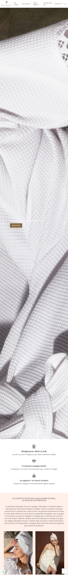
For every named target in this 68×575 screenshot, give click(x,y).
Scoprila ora (16, 225)
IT (64, 4)
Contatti (58, 4)
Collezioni (26, 4)
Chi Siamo (16, 3)
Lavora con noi (47, 3)
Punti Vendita (36, 3)
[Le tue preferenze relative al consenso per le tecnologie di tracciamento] (3, 572)
